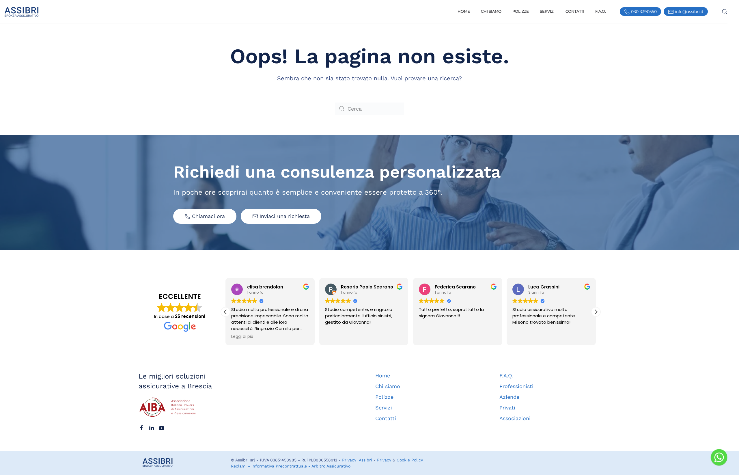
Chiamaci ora (208, 216)
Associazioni (515, 418)
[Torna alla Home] (19, 11)
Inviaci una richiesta (285, 216)
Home (464, 11)
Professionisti (516, 386)
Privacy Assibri (357, 460)
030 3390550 (643, 11)
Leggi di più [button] (242, 336)
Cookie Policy (410, 460)
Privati (507, 408)
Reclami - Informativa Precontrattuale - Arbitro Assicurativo (290, 466)
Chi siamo (387, 386)
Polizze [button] (520, 11)
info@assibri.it (688, 11)
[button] (724, 11)
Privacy (384, 460)
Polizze (384, 397)
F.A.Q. (600, 11)
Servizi (383, 408)
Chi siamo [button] (491, 11)
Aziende (509, 397)
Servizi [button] (547, 11)
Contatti (575, 11)
